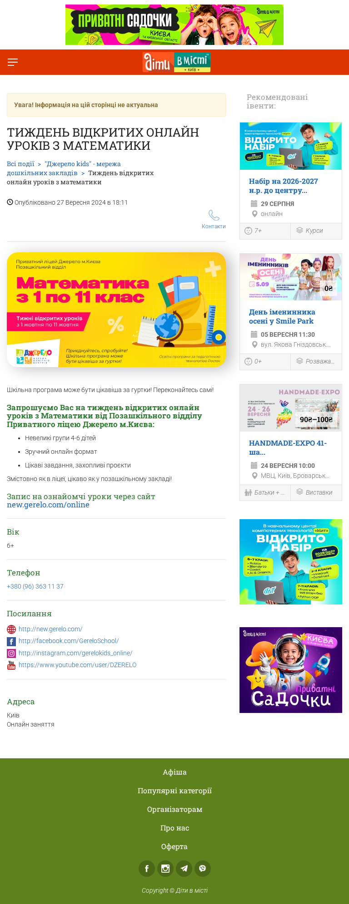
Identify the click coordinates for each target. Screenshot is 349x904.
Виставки (319, 492)
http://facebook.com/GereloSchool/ (69, 640)
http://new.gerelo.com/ (51, 629)
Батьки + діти (270, 492)
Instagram (165, 868)
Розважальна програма (321, 361)
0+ (258, 361)
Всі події (20, 163)
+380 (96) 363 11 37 (35, 586)
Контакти (214, 226)
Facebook (147, 868)
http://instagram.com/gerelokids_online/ (76, 653)
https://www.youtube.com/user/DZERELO (77, 664)
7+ (258, 230)
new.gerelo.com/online (48, 504)
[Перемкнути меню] (12, 62)
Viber (202, 868)
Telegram (184, 868)
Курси (314, 230)
